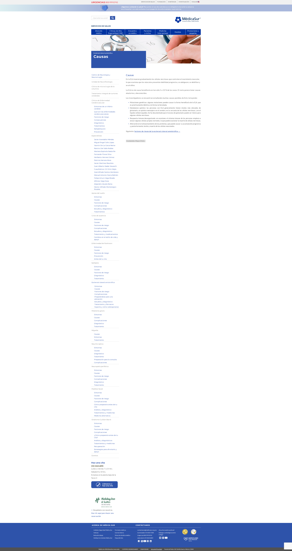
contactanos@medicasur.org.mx (147, 530)
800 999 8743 (104, 2)
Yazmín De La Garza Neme (104, 145)
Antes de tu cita (100, 259)
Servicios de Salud (148, 2)
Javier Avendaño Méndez (104, 139)
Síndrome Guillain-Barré (101, 420)
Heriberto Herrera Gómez (104, 157)
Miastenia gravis (98, 311)
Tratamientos (99, 126)
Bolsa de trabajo (98, 535)
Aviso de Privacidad (156, 549)
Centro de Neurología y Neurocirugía (101, 76)
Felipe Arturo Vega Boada (104, 178)
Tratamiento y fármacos (104, 304)
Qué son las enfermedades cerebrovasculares (104, 113)
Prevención (98, 132)
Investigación (184, 2)
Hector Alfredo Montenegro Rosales (105, 188)
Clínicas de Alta (115, 32)
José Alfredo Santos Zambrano (106, 172)
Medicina (163, 32)
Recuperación (99, 446)
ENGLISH (195, 2)
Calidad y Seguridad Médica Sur (103, 530)
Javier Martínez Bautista (103, 163)
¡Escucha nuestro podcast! (167, 530)
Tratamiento (99, 278)
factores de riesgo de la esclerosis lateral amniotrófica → (157, 131)
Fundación (161, 2)
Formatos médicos (120, 530)
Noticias (96, 533)
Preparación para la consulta (105, 360)
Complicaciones (100, 206)
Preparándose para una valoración (103, 298)
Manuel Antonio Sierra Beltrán (106, 175)
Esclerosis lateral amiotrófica (103, 53)
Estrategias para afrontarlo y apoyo (105, 450)
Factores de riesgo (101, 117)
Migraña (95, 330)
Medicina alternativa (102, 416)
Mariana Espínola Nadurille (104, 151)
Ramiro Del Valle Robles (103, 148)
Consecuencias (100, 120)
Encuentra (132, 32)
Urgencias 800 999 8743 (144, 535)
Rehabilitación (100, 129)
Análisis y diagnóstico (102, 410)
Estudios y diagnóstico (103, 209)
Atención (98, 32)
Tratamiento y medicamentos (106, 234)
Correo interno (119, 533)
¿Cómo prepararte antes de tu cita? (106, 436)
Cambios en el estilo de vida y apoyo (106, 238)
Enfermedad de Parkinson (102, 243)
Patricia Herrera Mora (102, 160)
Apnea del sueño (98, 193)
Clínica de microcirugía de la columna (103, 87)
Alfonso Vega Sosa (101, 181)
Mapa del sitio (119, 538)
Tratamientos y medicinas (104, 413)
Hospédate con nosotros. (102, 513)
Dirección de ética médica (122, 535)
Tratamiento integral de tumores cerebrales (105, 94)
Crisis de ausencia (99, 216)
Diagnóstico (99, 123)
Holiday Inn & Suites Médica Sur (103, 538)
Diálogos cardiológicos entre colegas (167, 533)
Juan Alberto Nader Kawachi (105, 166)
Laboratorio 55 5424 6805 (145, 538)
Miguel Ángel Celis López (104, 142)
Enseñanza (172, 2)
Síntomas (98, 197)
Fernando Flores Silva (102, 154)
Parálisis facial (97, 389)
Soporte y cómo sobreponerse (106, 307)
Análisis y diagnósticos (103, 440)
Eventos (95, 456)
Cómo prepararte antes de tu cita (105, 406)
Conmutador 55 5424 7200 (145, 533)
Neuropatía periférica (100, 366)
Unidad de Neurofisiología (102, 82)
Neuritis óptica (97, 344)
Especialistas (97, 136)
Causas (97, 200)
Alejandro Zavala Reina (103, 184)
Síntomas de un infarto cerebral (103, 107)
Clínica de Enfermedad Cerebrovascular (101, 101)
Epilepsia (95, 263)
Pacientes (148, 32)
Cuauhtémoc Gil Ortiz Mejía (105, 169)
